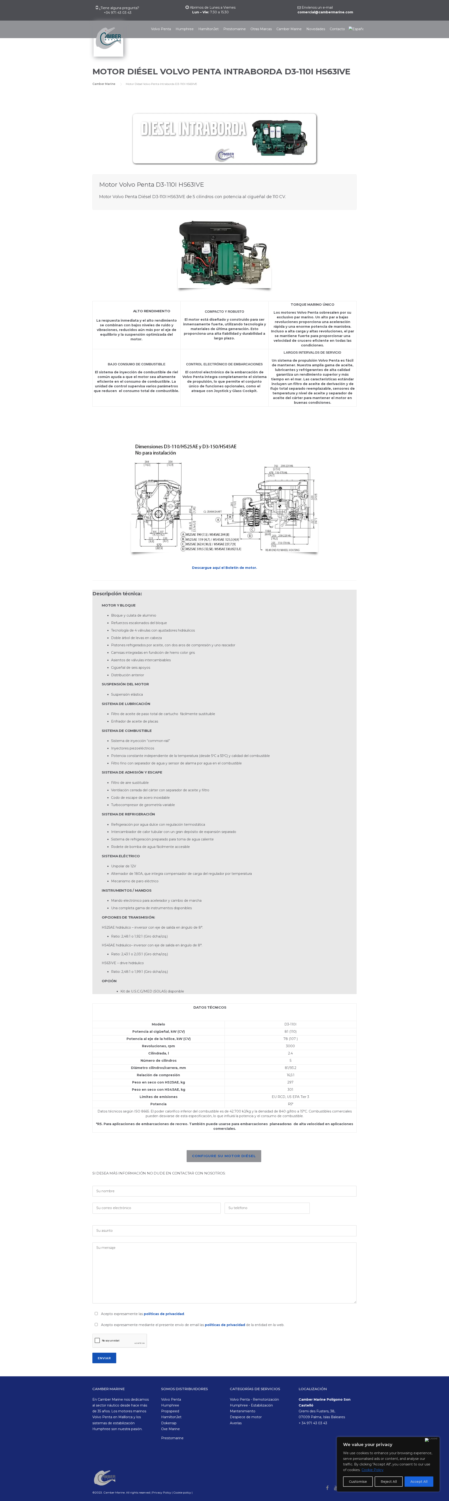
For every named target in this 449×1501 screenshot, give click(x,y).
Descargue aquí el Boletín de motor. (224, 568)
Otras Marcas (261, 29)
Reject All (389, 1481)
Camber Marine (289, 29)
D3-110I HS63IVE (107, 419)
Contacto (337, 29)
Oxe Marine (170, 1429)
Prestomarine (234, 29)
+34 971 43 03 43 (117, 13)
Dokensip (169, 1423)
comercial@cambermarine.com (325, 12)
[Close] (431, 1440)
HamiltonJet (208, 29)
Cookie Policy (373, 1470)
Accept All (418, 1481)
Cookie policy (182, 1492)
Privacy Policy (162, 1492)
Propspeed (170, 1411)
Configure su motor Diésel (224, 1156)
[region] (388, 1464)
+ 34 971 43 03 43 (313, 1423)
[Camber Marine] (107, 41)
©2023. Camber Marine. (108, 1492)
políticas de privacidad (164, 1314)
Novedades (315, 29)
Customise (358, 1481)
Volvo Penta (161, 29)
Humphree (185, 29)
